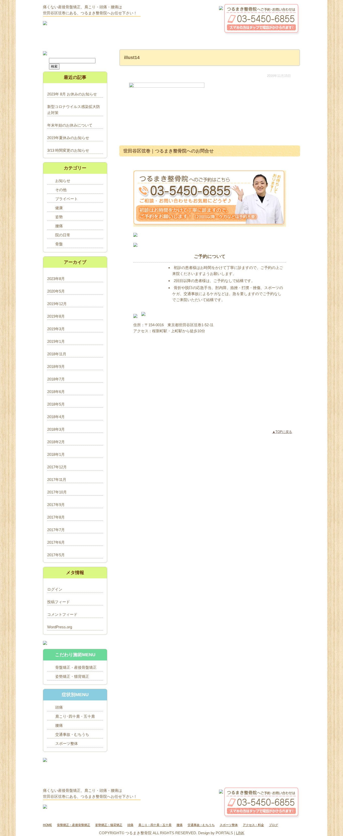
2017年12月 (57, 467)
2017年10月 (57, 492)
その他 (61, 190)
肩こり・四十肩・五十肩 (155, 825)
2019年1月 (56, 341)
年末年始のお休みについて (69, 125)
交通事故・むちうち (72, 734)
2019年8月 (56, 316)
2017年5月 (56, 555)
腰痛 (59, 226)
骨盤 (59, 244)
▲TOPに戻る (282, 432)
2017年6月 (56, 542)
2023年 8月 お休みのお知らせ (72, 94)
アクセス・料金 (253, 825)
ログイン (54, 589)
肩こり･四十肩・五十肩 (75, 716)
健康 (59, 208)
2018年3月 (56, 429)
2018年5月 (56, 404)
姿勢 (59, 217)
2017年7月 (56, 530)
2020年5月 (56, 291)
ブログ (273, 825)
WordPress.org (59, 627)
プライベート (66, 199)
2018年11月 (56, 354)
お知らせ (62, 181)
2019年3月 (56, 329)
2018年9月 (56, 366)
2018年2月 (56, 442)
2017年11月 (56, 479)
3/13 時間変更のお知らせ (68, 150)
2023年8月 (56, 278)
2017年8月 (56, 517)
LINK (240, 833)
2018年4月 (56, 417)
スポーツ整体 (66, 743)
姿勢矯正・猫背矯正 (72, 676)
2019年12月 (57, 304)
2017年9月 (56, 505)
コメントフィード (62, 614)
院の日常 (62, 235)
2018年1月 (56, 454)
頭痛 (59, 707)
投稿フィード (58, 602)
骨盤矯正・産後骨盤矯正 (76, 667)
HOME (47, 825)
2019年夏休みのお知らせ (68, 138)
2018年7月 (56, 379)
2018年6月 (56, 391)
